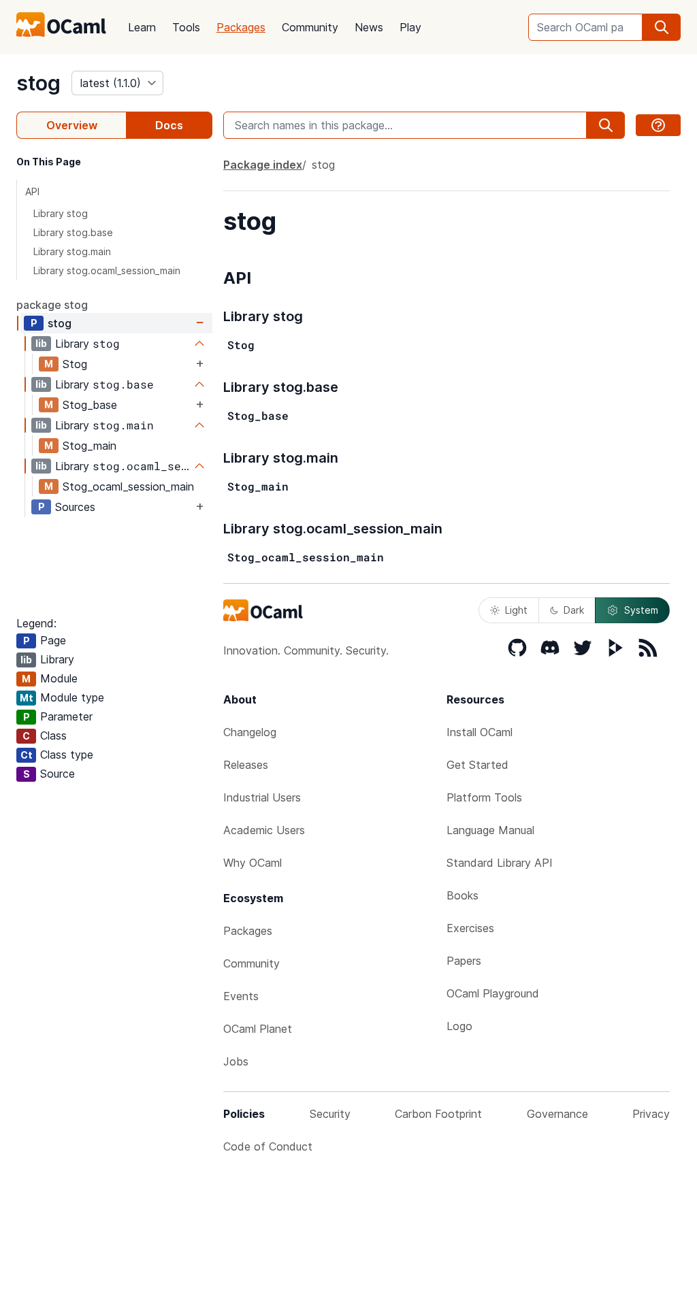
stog (38, 83)
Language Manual (490, 830)
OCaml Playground (493, 993)
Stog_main (89, 445)
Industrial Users (262, 797)
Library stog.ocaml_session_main (106, 270)
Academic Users (264, 830)
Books (463, 895)
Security (330, 1114)
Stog (75, 364)
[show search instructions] (658, 125)
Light (516, 610)
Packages (240, 27)
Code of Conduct (267, 1146)
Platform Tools (484, 797)
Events (241, 996)
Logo (459, 1026)
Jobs (235, 1061)
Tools (186, 27)
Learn (142, 27)
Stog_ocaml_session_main (128, 486)
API (32, 191)
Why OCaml (252, 863)
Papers (464, 960)
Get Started (477, 765)
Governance (557, 1114)
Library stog (60, 213)
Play (410, 27)
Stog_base (90, 405)
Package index (262, 164)
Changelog (249, 732)
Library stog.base (73, 232)
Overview (71, 125)
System (641, 610)
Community (310, 27)
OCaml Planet (257, 1029)
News (369, 27)
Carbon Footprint (438, 1114)
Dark (574, 610)
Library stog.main (72, 251)
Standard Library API (500, 863)
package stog (52, 305)
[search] (662, 27)
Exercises (470, 928)
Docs (169, 125)
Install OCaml (480, 732)
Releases (245, 765)
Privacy (651, 1114)
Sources (75, 507)
